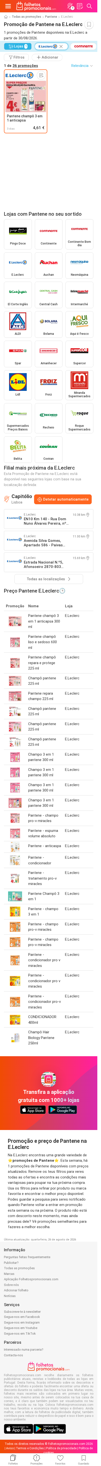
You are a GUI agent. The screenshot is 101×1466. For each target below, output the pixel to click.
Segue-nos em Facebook (22, 1317)
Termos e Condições (30, 1448)
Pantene (51, 16)
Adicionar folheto (16, 1290)
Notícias (10, 1296)
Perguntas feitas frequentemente (27, 1257)
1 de (21, 65)
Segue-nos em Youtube (20, 1328)
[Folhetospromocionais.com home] (36, 6)
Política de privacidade (61, 1448)
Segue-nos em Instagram (22, 1322)
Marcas (9, 1274)
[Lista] (80, 6)
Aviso (10, 1448)
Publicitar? (11, 1263)
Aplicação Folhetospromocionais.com (31, 1279)
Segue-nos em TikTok (20, 1333)
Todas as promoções (26, 16)
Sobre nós (11, 1285)
